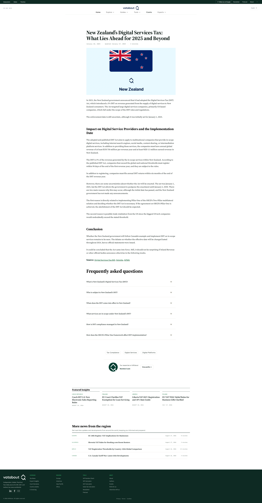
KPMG (127, 260)
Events (149, 12)
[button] (224, 2)
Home (98, 12)
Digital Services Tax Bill (104, 260)
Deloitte (119, 260)
